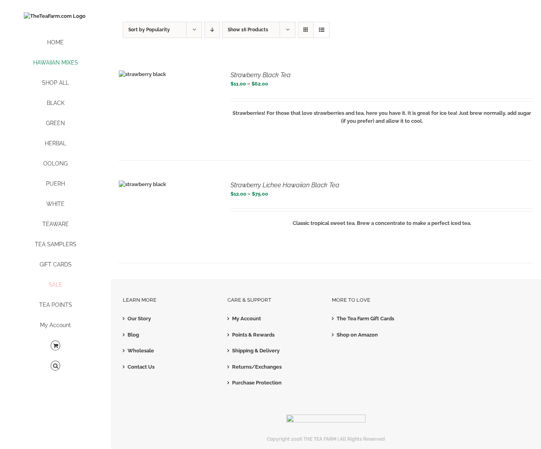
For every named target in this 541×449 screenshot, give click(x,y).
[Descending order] (212, 30)
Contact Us (141, 367)
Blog (133, 335)
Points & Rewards (253, 335)
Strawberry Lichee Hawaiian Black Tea (284, 185)
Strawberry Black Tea (260, 75)
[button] (55, 366)
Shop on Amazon (357, 335)
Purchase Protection (257, 383)
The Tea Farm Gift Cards (365, 319)
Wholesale (141, 351)
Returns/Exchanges (257, 367)
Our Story (139, 319)
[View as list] (321, 30)
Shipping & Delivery (256, 351)
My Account (246, 319)
